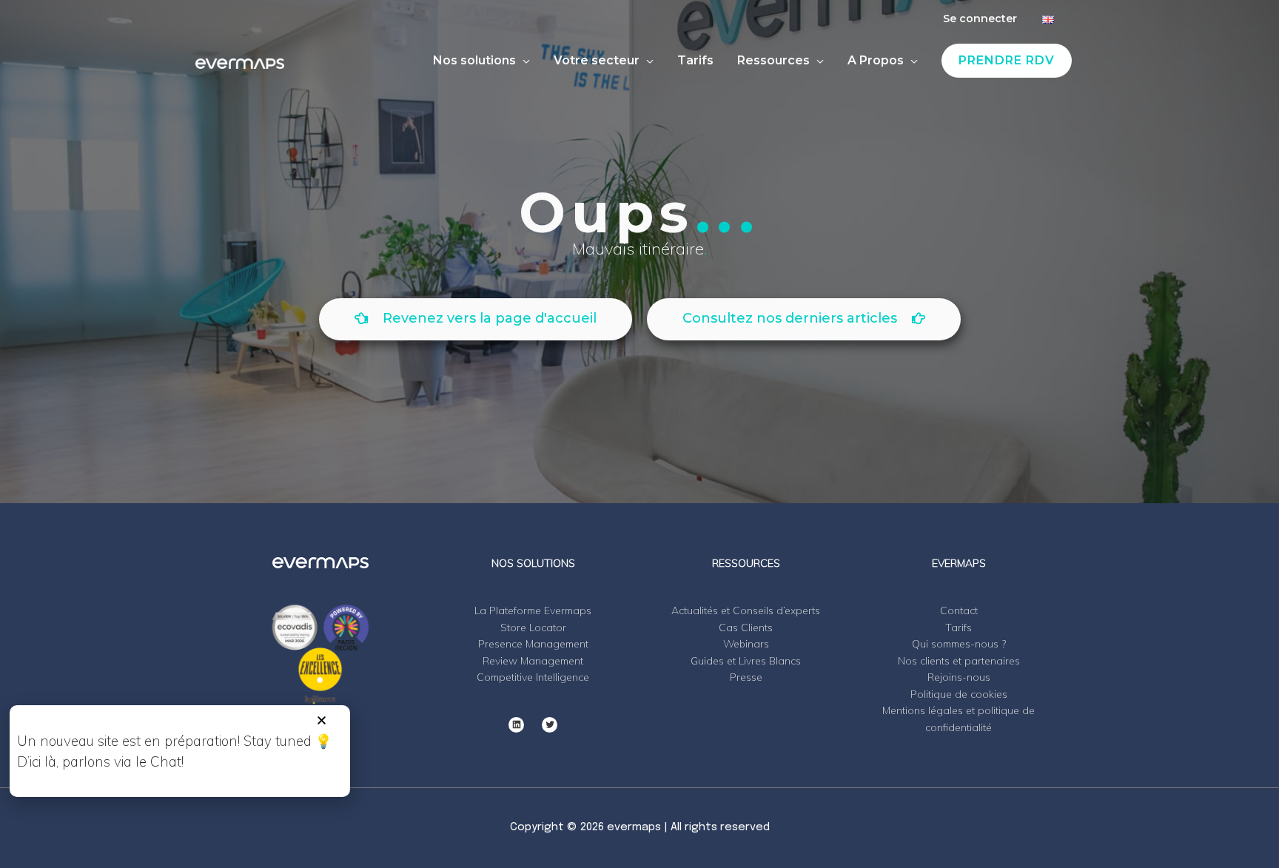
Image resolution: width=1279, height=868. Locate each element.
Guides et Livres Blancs (746, 660)
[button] (321, 720)
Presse (746, 677)
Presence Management (533, 643)
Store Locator (533, 627)
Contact (959, 610)
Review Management (533, 660)
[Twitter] (549, 725)
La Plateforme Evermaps (532, 610)
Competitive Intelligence (533, 677)
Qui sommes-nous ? (959, 643)
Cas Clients (746, 627)
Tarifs (958, 627)
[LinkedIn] (516, 725)
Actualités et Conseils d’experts (745, 610)
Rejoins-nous (958, 677)
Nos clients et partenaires (959, 660)
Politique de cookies (958, 694)
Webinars (746, 643)
